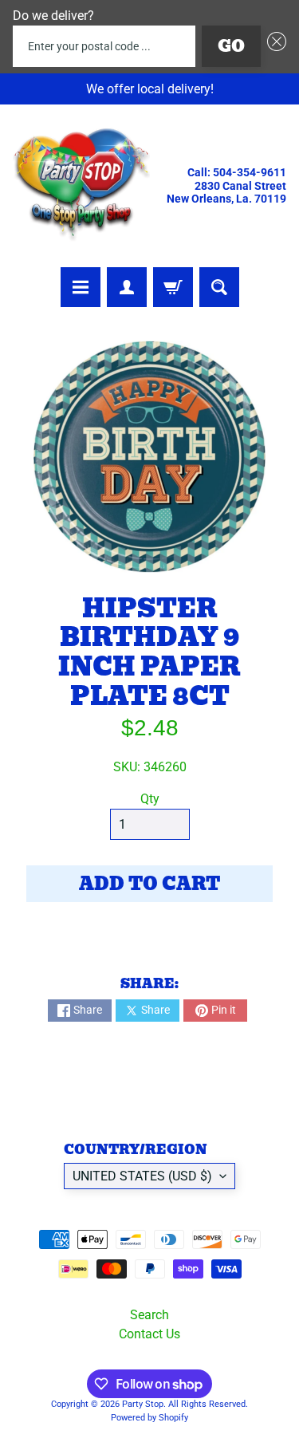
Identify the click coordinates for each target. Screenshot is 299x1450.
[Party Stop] (81, 185)
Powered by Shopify (149, 1418)
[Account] (127, 287)
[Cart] (173, 287)
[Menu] (80, 287)
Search (149, 1314)
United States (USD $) (142, 1176)
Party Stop (142, 1404)
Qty (149, 798)
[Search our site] (219, 287)
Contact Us (149, 1334)
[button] (273, 46)
